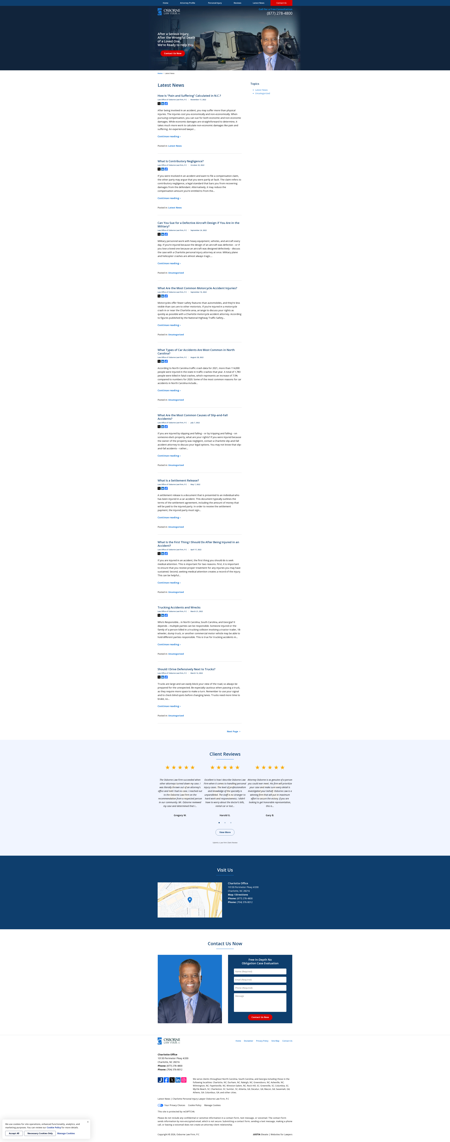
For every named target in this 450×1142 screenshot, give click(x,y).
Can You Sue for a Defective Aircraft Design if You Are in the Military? (198, 224)
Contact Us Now (172, 53)
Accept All (14, 1133)
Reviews (237, 3)
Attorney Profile (187, 3)
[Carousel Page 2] (225, 823)
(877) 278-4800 (279, 13)
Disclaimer (248, 1041)
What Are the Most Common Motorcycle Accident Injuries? (197, 288)
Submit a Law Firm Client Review (225, 842)
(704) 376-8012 (245, 902)
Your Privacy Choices (174, 1105)
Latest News (258, 3)
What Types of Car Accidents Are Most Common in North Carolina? (196, 351)
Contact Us (281, 3)
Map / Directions (238, 894)
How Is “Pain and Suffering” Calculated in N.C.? (189, 95)
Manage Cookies (212, 1105)
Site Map (275, 1041)
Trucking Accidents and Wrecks (179, 607)
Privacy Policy (262, 1041)
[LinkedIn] (178, 1080)
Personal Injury (215, 3)
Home (165, 3)
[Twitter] (172, 1080)
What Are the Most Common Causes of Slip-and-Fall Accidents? (193, 416)
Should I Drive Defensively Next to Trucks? (186, 669)
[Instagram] (183, 1080)
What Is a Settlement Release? (178, 480)
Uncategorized (176, 272)
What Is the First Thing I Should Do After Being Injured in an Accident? (198, 543)
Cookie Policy (194, 1105)
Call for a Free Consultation (275, 9)
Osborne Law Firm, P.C (187, 1134)
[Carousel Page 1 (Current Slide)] (219, 823)
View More (225, 832)
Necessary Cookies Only (40, 1133)
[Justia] (160, 1080)
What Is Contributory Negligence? (181, 161)
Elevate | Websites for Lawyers (272, 1134)
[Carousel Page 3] (231, 823)
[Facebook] (166, 1080)
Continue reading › (169, 136)
